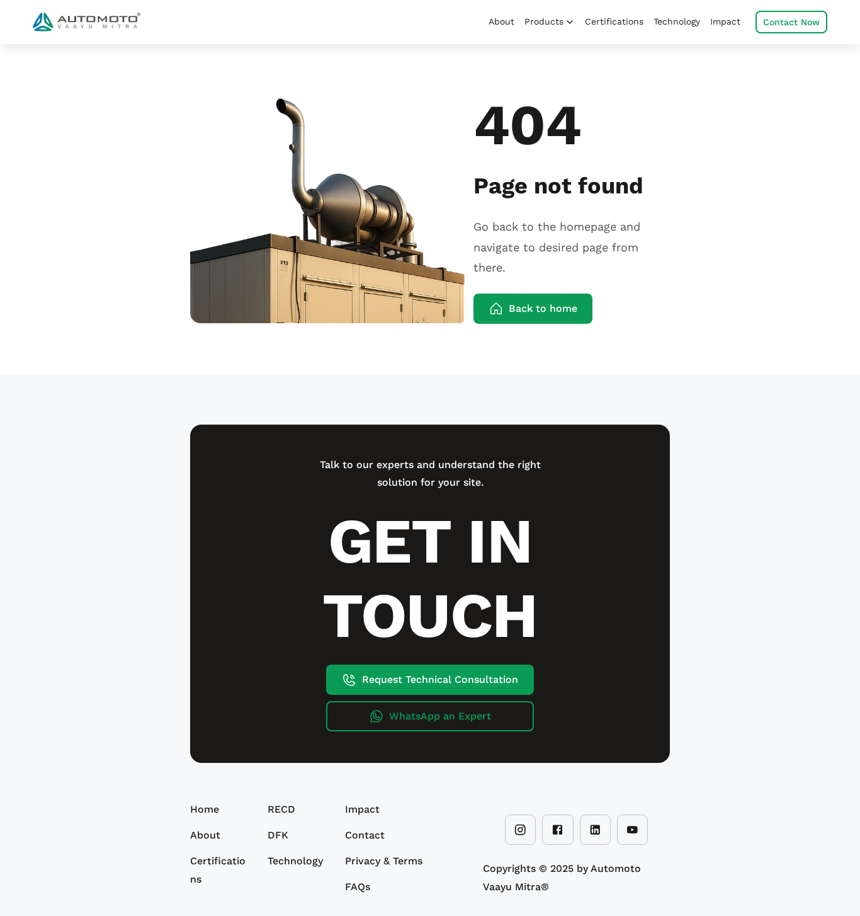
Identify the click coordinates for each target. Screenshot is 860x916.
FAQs (357, 887)
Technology (295, 861)
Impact (362, 809)
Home (204, 809)
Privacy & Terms (383, 861)
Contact (365, 835)
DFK (278, 835)
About (205, 835)
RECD (281, 809)
